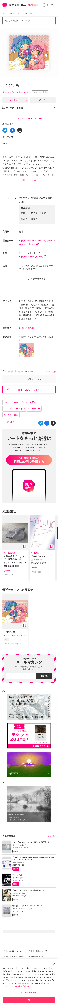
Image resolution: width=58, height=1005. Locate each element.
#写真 (33, 402)
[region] (29, 982)
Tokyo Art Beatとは (12, 951)
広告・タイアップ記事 (13, 956)
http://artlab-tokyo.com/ (31, 256)
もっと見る (30, 179)
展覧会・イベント (16, 14)
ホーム (5, 14)
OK (29, 1000)
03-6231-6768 (26, 328)
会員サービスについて (38, 951)
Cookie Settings (29, 992)
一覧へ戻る (9, 422)
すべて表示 (51, 372)
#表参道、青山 (11, 414)
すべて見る (52, 836)
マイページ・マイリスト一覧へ (29, 118)
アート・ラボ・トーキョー (16, 92)
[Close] (54, 963)
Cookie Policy (22, 986)
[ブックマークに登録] (24, 546)
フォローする (40, 92)
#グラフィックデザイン (15, 402)
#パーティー (34, 408)
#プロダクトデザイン (14, 408)
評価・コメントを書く (29, 389)
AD (3, 690)
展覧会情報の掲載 (36, 956)
